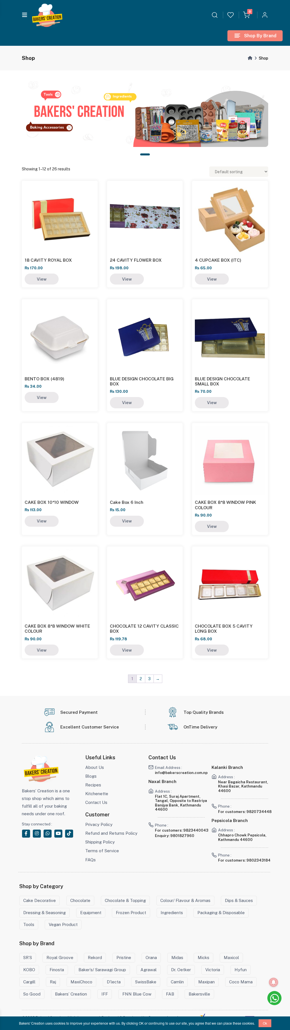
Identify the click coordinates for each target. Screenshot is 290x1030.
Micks (203, 957)
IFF (104, 994)
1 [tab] (145, 154)
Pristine (123, 957)
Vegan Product (63, 924)
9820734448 (259, 812)
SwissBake (145, 981)
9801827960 (182, 836)
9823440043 (195, 830)
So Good (31, 994)
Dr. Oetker (181, 969)
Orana (151, 957)
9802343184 (258, 860)
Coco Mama (241, 981)
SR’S (27, 957)
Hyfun (240, 969)
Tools (28, 924)
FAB (170, 994)
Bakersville (199, 994)
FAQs (90, 859)
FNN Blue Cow (137, 994)
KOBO (29, 969)
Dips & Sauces (239, 900)
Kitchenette (96, 793)
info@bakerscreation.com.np (181, 773)
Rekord (95, 957)
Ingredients (172, 912)
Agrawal (148, 969)
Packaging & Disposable (221, 912)
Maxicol (231, 957)
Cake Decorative (39, 900)
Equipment (90, 912)
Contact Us (96, 802)
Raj (53, 981)
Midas (177, 957)
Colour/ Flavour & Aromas (185, 900)
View (41, 279)
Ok (265, 1023)
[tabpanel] (145, 114)
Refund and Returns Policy (111, 833)
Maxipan (206, 981)
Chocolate (80, 900)
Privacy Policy (98, 824)
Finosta (57, 969)
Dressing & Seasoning (44, 912)
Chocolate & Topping (125, 900)
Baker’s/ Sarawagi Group (102, 969)
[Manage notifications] (273, 982)
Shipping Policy (100, 842)
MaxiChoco (81, 981)
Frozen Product (131, 912)
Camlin (177, 981)
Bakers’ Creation (71, 994)
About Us (94, 767)
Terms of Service (102, 850)
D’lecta (114, 981)
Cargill (29, 981)
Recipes (93, 784)
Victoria (212, 969)
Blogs (91, 776)
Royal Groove (59, 957)
